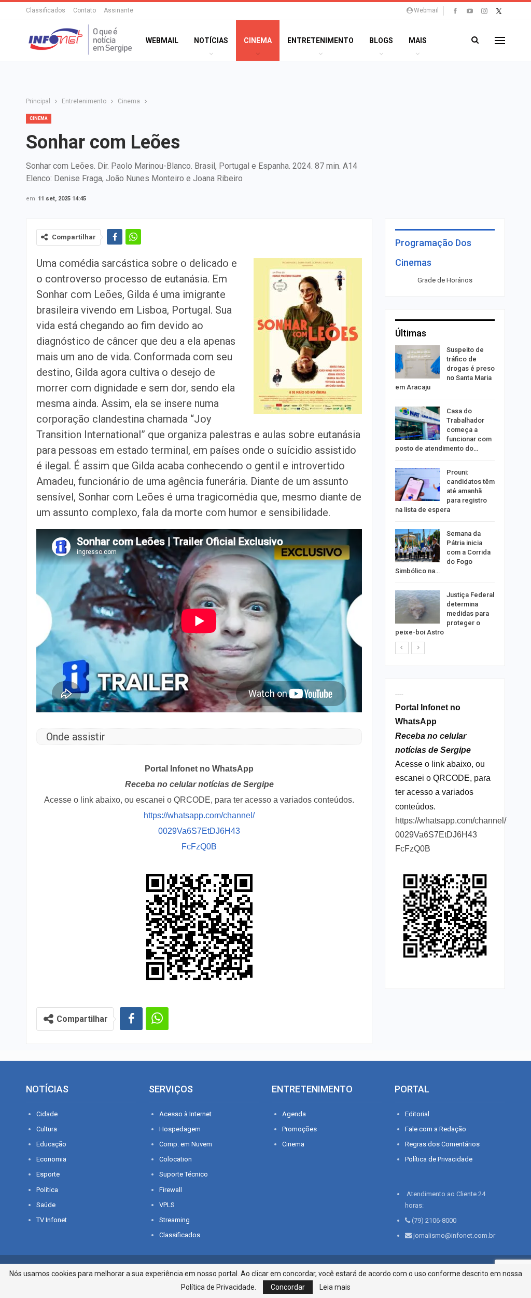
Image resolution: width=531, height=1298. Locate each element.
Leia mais (335, 1287)
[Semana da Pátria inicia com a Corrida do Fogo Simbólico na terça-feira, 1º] (417, 545)
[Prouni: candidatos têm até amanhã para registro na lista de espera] (417, 484)
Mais (418, 40)
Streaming (174, 1220)
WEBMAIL (162, 40)
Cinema (258, 40)
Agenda (294, 1114)
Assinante (118, 10)
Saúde (45, 1205)
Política (47, 1190)
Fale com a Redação (435, 1129)
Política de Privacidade (438, 1159)
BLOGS (381, 40)
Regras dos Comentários (442, 1144)
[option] (445, 493)
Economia (51, 1159)
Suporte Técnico (183, 1174)
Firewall (170, 1190)
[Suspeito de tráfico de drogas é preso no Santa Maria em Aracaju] (417, 361)
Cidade (47, 1114)
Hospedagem (180, 1129)
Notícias (211, 40)
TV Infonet (51, 1220)
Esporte (48, 1174)
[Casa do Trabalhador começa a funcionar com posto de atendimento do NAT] (417, 423)
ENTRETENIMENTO (320, 40)
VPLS (167, 1205)
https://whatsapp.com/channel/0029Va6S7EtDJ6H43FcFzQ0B (199, 831)
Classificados (45, 10)
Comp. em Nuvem (185, 1144)
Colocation (175, 1159)
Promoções (299, 1129)
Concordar (288, 1287)
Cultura (46, 1129)
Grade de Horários (444, 280)
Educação (51, 1144)
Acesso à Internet (185, 1114)
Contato (84, 10)
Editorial (417, 1114)
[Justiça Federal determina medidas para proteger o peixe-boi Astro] (417, 607)
